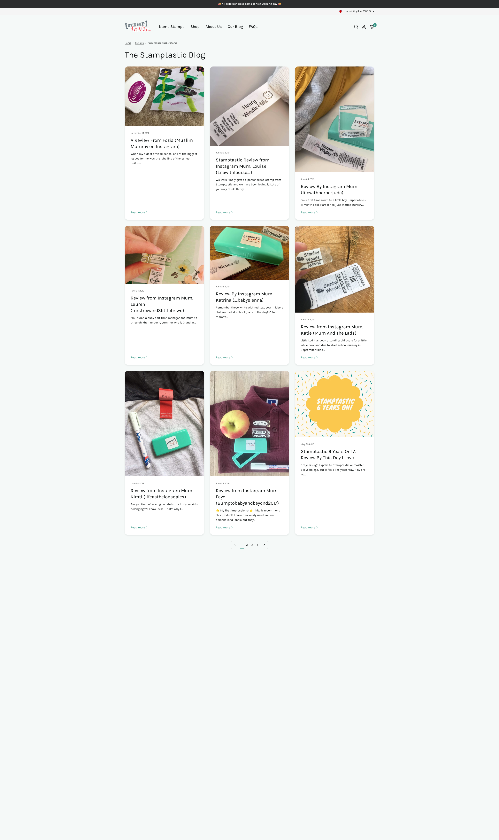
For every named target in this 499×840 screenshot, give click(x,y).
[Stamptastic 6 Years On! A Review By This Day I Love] (334, 404)
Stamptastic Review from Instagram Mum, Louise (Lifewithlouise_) (242, 166)
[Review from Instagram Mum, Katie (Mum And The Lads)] (334, 269)
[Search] (356, 26)
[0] (371, 26)
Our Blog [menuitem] (235, 26)
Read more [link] (138, 212)
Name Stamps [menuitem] (172, 26)
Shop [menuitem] (195, 26)
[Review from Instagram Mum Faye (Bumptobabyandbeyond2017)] (249, 423)
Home (128, 43)
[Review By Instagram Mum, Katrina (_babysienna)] (249, 253)
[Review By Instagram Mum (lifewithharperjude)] (334, 119)
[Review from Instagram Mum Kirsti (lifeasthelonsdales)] (164, 423)
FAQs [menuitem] (253, 26)
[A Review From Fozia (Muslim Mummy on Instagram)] (164, 96)
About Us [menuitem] (213, 26)
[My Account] (364, 26)
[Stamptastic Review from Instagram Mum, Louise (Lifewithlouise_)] (249, 106)
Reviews (139, 43)
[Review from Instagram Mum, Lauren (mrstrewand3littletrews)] (164, 255)
